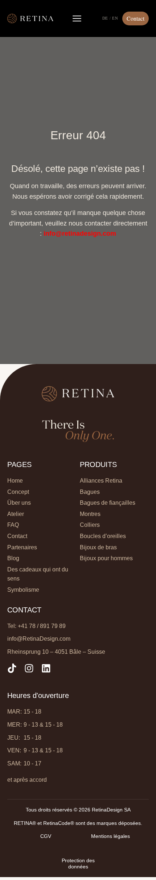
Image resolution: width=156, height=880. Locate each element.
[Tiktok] (12, 668)
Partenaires (22, 547)
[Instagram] (29, 668)
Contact (17, 536)
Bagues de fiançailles (107, 503)
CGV (45, 836)
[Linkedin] (46, 668)
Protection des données (78, 863)
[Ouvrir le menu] (77, 18)
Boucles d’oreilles (103, 536)
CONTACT (24, 610)
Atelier (15, 514)
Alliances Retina (101, 481)
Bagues (90, 492)
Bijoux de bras (98, 547)
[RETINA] (30, 18)
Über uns (19, 503)
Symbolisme (23, 590)
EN (115, 18)
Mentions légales (110, 836)
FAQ (13, 525)
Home (15, 481)
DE (105, 18)
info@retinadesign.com (80, 233)
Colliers (90, 525)
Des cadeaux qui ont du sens (37, 574)
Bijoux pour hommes (106, 558)
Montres (90, 514)
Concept (18, 492)
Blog (13, 558)
